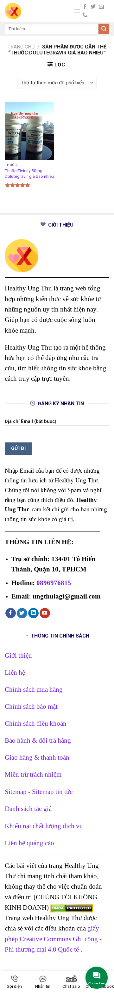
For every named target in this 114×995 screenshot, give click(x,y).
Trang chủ (21, 47)
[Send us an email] (101, 7)
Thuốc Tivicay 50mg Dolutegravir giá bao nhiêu (29, 173)
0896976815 (53, 582)
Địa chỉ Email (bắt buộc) (30, 421)
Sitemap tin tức (52, 791)
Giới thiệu (18, 655)
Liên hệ (15, 672)
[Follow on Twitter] (93, 7)
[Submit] (103, 29)
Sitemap (16, 791)
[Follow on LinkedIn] (33, 613)
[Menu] (77, 11)
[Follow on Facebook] (84, 7)
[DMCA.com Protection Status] (71, 907)
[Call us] (84, 15)
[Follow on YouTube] (45, 613)
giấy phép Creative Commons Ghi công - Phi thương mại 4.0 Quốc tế (53, 939)
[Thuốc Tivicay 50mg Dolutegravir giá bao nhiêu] (29, 131)
